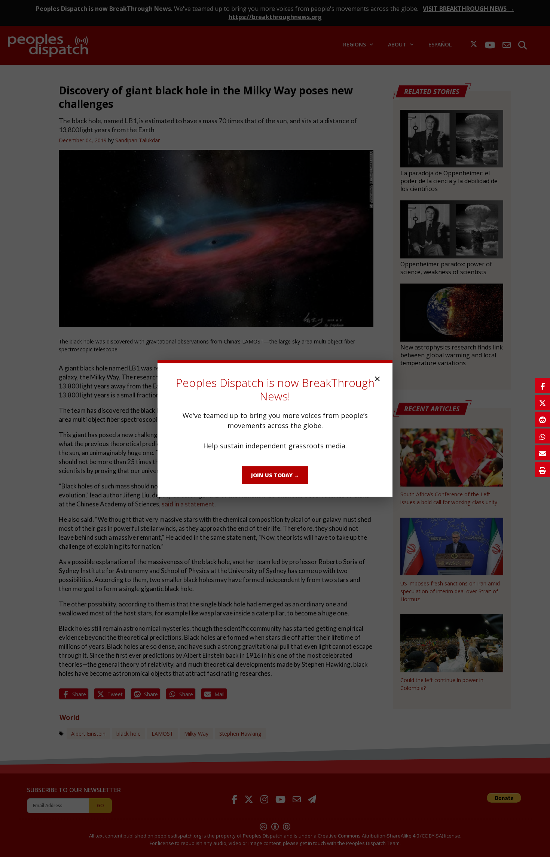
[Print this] (542, 469)
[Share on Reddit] (542, 419)
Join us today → (275, 475)
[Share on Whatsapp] (542, 435)
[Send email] (542, 452)
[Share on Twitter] (542, 402)
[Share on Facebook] (542, 385)
